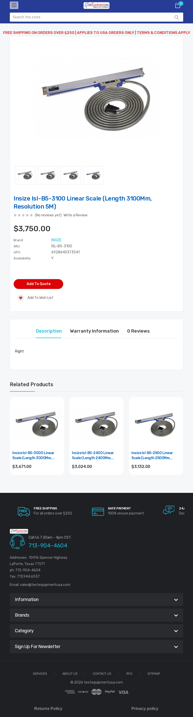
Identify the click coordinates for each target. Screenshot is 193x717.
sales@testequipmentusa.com (45, 585)
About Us (70, 673)
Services (40, 673)
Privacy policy (144, 708)
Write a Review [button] (75, 215)
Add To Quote (39, 284)
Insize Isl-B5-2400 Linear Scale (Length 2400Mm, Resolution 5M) (93, 456)
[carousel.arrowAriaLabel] (24, 511)
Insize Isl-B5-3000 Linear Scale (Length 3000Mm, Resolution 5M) (33, 456)
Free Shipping (45, 508)
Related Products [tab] (31, 384)
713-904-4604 (48, 545)
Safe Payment (119, 508)
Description (49, 331)
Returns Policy (48, 708)
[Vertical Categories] (14, 5)
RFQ (129, 673)
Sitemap (154, 673)
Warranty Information (94, 331)
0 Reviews (138, 331)
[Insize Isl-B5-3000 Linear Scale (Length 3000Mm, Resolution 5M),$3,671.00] (37, 424)
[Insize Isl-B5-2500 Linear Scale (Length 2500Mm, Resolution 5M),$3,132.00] (156, 424)
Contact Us (102, 673)
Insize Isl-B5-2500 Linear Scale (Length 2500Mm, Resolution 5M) (152, 456)
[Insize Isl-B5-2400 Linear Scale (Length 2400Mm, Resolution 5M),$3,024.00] (96, 424)
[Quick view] (57, 425)
